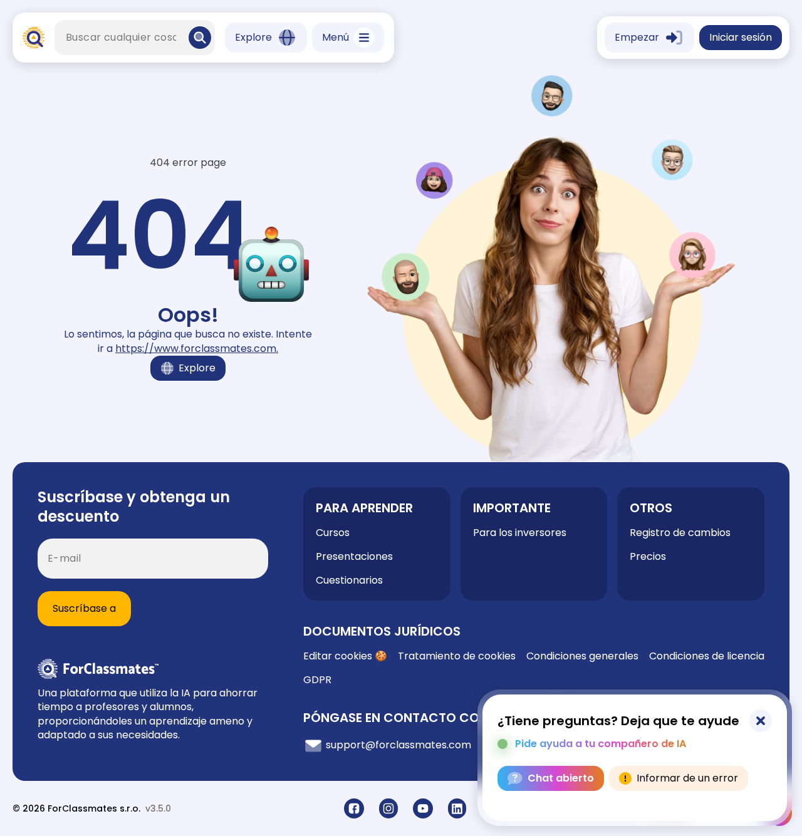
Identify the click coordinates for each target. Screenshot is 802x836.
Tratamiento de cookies (457, 656)
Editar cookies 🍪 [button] (345, 656)
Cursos (333, 532)
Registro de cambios (680, 533)
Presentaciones (354, 556)
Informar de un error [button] (687, 778)
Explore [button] (197, 368)
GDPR (317, 680)
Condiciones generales (582, 656)
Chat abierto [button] (561, 778)
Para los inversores (519, 532)
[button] (200, 37)
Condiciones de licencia (706, 656)
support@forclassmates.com (397, 745)
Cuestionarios (349, 580)
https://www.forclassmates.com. (196, 348)
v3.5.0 (158, 809)
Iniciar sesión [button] (740, 37)
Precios (648, 556)
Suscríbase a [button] (84, 608)
